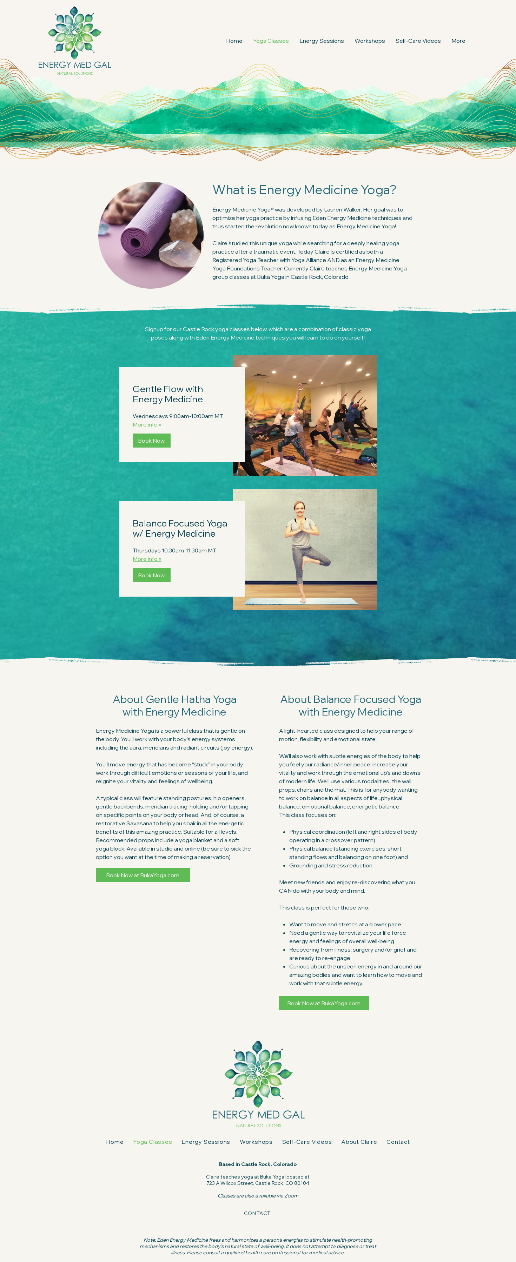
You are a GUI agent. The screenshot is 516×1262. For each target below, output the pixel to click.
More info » (147, 424)
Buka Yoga (272, 1177)
